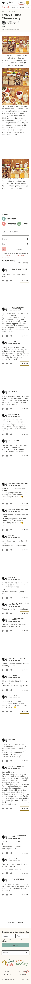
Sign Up (15, 945)
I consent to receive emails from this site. (15, 940)
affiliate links (15, 29)
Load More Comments (15, 922)
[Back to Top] (26, 973)
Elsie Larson (14, 22)
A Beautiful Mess (9, 2)
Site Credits (25, 979)
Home (3, 12)
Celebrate (12, 12)
